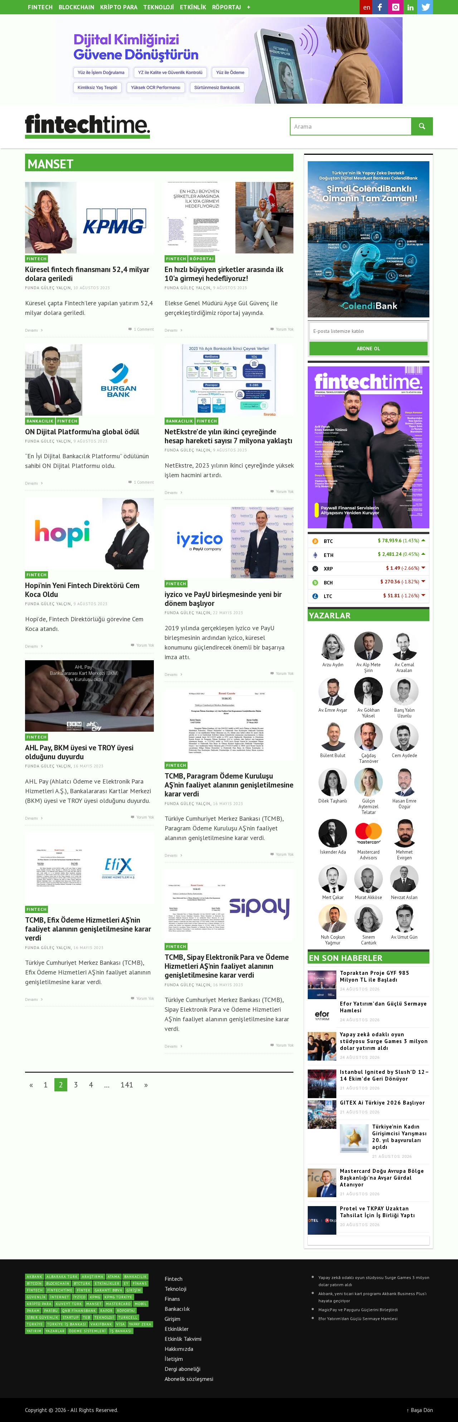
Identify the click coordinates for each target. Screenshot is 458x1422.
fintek (84, 1290)
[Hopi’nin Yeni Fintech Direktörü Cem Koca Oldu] (89, 533)
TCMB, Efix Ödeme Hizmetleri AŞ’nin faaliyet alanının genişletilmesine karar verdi (88, 929)
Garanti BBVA (108, 1290)
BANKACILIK (40, 421)
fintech (35, 1290)
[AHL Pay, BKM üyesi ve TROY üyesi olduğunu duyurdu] (89, 695)
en (367, 7)
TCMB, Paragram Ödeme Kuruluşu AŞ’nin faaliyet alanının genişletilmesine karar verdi (229, 785)
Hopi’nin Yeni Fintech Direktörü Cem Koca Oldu (82, 590)
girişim (134, 1290)
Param (33, 1310)
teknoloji (104, 1317)
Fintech (173, 1278)
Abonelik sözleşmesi (189, 1378)
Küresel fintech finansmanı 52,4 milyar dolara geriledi (87, 274)
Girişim (172, 1318)
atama (114, 1276)
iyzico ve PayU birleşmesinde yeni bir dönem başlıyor (223, 598)
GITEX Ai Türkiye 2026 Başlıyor (382, 1102)
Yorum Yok (284, 329)
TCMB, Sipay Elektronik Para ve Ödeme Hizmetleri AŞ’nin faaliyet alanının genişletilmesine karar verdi (227, 966)
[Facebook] (380, 7)
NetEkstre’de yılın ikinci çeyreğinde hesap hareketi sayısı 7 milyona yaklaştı (228, 436)
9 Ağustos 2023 (230, 288)
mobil (141, 1304)
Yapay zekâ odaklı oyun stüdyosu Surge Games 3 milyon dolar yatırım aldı (384, 1041)
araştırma (92, 1276)
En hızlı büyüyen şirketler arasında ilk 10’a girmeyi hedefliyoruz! (224, 274)
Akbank (34, 1276)
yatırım (34, 1331)
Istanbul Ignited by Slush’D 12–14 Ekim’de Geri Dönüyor (384, 1075)
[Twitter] (425, 7)
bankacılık (135, 1276)
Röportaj (126, 1310)
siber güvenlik (42, 1317)
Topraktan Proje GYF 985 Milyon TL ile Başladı (374, 976)
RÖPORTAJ (202, 258)
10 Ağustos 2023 (91, 288)
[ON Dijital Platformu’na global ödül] (89, 379)
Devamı (32, 330)
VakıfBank (101, 1324)
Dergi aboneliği (182, 1368)
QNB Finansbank (79, 1310)
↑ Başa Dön (419, 1409)
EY (126, 1283)
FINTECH (36, 258)
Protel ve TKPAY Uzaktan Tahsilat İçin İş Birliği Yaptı (377, 1212)
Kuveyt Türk (69, 1304)
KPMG (95, 1297)
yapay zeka (140, 1324)
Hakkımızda (179, 1348)
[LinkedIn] (410, 7)
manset (94, 1304)
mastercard (118, 1304)
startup (71, 1317)
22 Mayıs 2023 (228, 613)
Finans (172, 1298)
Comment (144, 329)
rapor (106, 1310)
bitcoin (34, 1283)
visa (120, 1324)
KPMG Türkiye (118, 1297)
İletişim (174, 1358)
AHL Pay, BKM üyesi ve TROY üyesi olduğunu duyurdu (79, 752)
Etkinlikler (177, 1328)
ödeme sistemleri (87, 1331)
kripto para (39, 1304)
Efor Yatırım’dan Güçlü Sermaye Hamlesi (358, 1318)
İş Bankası (121, 1331)
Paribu (51, 1310)
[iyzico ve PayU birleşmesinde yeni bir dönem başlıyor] (229, 542)
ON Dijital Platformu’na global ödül (82, 431)
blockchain (57, 1283)
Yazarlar (55, 1331)
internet (59, 1297)
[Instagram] (396, 7)
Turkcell (127, 1317)
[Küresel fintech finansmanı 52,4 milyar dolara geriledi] (89, 217)
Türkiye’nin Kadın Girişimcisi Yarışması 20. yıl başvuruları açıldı (399, 1136)
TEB (86, 1317)
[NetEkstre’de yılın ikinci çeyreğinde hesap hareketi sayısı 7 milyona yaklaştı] (229, 379)
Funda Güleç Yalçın (48, 288)
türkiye (35, 1324)
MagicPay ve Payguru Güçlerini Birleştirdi (358, 1309)
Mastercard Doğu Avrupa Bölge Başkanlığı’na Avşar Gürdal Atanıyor (382, 1177)
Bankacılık (177, 1308)
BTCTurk (82, 1283)
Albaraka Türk (62, 1276)
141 (127, 1085)
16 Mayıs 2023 (88, 766)
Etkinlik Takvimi (183, 1338)
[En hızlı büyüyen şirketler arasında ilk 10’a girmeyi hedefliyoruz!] (229, 217)
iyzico (79, 1297)
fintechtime (60, 1290)
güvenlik (36, 1297)
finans (140, 1283)
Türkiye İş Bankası (66, 1324)
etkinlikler (107, 1283)
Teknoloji (175, 1288)
